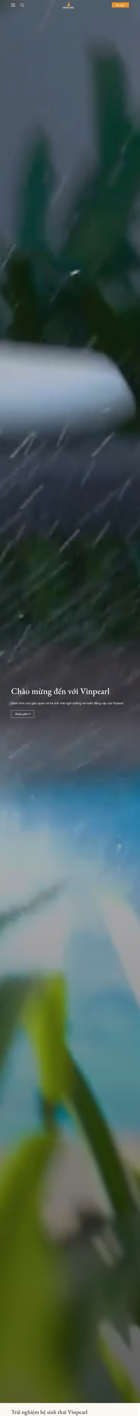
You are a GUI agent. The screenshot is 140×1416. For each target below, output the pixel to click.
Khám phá (21, 714)
